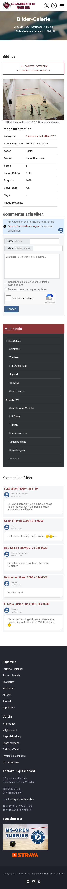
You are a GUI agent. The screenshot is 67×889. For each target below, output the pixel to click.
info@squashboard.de (22, 799)
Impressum (9, 707)
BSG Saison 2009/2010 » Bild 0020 (25, 547)
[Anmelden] (46, 5)
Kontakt (7, 701)
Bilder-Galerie (13, 341)
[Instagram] (39, 881)
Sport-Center (16, 391)
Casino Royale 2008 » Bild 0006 (23, 520)
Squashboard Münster (21, 408)
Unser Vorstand (11, 743)
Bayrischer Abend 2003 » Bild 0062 (25, 577)
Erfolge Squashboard (14, 756)
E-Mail (20, 248)
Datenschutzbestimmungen (23, 226)
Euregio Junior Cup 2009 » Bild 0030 (26, 604)
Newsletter (8, 688)
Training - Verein (11, 749)
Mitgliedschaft (10, 730)
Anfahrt (7, 694)
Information (9, 723)
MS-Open (14, 416)
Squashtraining (17, 441)
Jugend (13, 374)
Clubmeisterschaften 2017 (41, 136)
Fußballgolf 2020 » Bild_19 (21, 488)
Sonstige (14, 382)
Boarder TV (12, 400)
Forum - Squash (11, 675)
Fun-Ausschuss (18, 365)
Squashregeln (17, 450)
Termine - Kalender (13, 669)
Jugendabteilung (12, 736)
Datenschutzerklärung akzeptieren (27, 289)
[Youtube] (33, 881)
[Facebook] (28, 881)
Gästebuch (8, 681)
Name (14, 241)
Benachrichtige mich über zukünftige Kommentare (28, 283)
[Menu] (62, 5)
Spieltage (14, 349)
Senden (11, 309)
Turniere (14, 357)
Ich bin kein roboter (23, 298)
